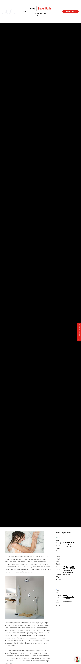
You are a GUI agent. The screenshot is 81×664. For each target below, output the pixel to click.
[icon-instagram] (13, 11)
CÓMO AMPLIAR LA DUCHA (69, 544)
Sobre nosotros (40, 13)
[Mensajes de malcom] (6, 288)
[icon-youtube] (8, 11)
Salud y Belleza (9, 260)
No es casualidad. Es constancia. (68, 597)
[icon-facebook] (4, 11)
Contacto (40, 16)
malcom (12, 289)
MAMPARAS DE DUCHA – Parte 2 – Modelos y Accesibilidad (69, 569)
